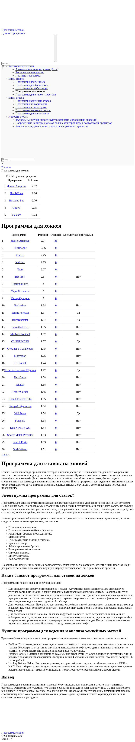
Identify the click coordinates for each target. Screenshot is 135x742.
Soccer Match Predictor (20, 434)
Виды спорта (16, 78)
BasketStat (20, 305)
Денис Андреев (16, 186)
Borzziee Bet (16, 200)
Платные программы (28, 75)
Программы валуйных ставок (33, 100)
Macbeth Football (20, 334)
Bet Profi (20, 276)
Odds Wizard (20, 449)
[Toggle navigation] (55, 48)
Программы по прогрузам (31, 107)
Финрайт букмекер (20, 406)
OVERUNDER (20, 341)
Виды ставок (16, 97)
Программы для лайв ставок (32, 113)
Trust (20, 269)
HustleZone (16, 193)
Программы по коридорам (31, 103)
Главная (6, 167)
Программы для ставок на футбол (35, 94)
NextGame (20, 377)
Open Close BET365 (20, 399)
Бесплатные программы (29, 72)
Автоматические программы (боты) (36, 69)
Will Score (20, 413)
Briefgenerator (20, 319)
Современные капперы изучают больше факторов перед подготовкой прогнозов (63, 122)
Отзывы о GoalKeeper (20, 348)
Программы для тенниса (30, 81)
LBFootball (20, 363)
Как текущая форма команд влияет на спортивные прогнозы (51, 126)
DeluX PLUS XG (20, 427)
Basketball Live (20, 327)
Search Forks (20, 442)
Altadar (20, 384)
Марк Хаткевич (20, 291)
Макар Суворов (20, 298)
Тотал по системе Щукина (20, 370)
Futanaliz (20, 420)
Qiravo (16, 207)
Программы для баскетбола (31, 85)
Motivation (20, 355)
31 (55, 240)
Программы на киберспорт (31, 88)
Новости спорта (18, 116)
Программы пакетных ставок (33, 110)
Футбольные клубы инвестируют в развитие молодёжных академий (56, 119)
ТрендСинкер (20, 283)
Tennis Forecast (20, 312)
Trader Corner (20, 391)
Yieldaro (16, 214)
